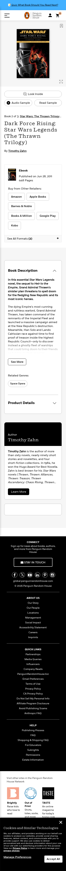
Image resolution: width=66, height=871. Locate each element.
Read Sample (48, 103)
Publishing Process (33, 730)
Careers (33, 632)
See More (17, 362)
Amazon (16, 197)
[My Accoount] (50, 15)
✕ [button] (61, 822)
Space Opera (17, 383)
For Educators (33, 745)
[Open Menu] (7, 16)
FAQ (33, 735)
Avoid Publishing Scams (33, 708)
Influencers (33, 664)
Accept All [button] (53, 859)
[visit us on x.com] (22, 575)
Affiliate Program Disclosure (33, 703)
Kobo (14, 225)
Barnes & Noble (21, 206)
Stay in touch (34, 562)
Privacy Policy (33, 688)
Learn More (20, 492)
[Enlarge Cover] (61, 81)
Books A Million (21, 216)
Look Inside (35, 94)
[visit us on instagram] (52, 575)
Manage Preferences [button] (17, 857)
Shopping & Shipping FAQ (33, 740)
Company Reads (33, 669)
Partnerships (33, 654)
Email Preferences (33, 679)
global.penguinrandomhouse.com (33, 581)
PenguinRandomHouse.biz (33, 674)
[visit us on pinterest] (45, 575)
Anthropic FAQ (33, 713)
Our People (33, 608)
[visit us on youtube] (30, 575)
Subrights (33, 750)
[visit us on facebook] (14, 575)
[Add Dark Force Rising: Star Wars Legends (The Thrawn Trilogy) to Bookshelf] (61, 26)
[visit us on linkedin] (37, 575)
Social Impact (33, 622)
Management (33, 617)
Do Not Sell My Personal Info (33, 698)
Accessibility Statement (33, 627)
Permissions (33, 755)
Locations (33, 612)
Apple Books (38, 197)
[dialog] (33, 844)
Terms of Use (33, 683)
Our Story (33, 603)
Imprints (33, 637)
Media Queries (33, 659)
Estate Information (33, 759)
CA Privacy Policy (33, 693)
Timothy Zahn (17, 151)
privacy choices (12, 850)
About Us (33, 598)
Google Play (48, 216)
